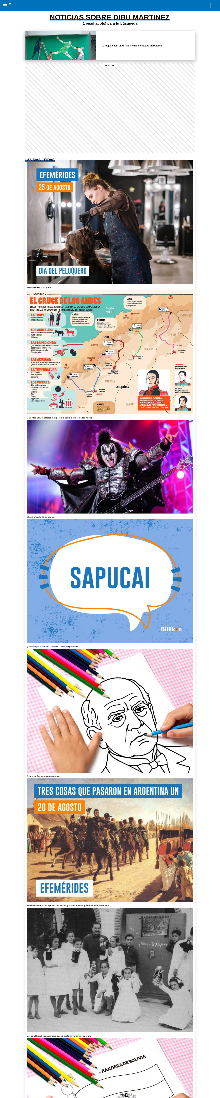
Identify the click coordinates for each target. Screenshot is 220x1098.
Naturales (99, 11)
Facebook (186, 5)
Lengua (113, 11)
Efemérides (147, 11)
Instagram (179, 5)
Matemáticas (129, 11)
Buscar (215, 5)
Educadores (67, 11)
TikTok (192, 5)
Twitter (199, 5)
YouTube (206, 5)
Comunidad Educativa (107, 5)
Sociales (84, 11)
